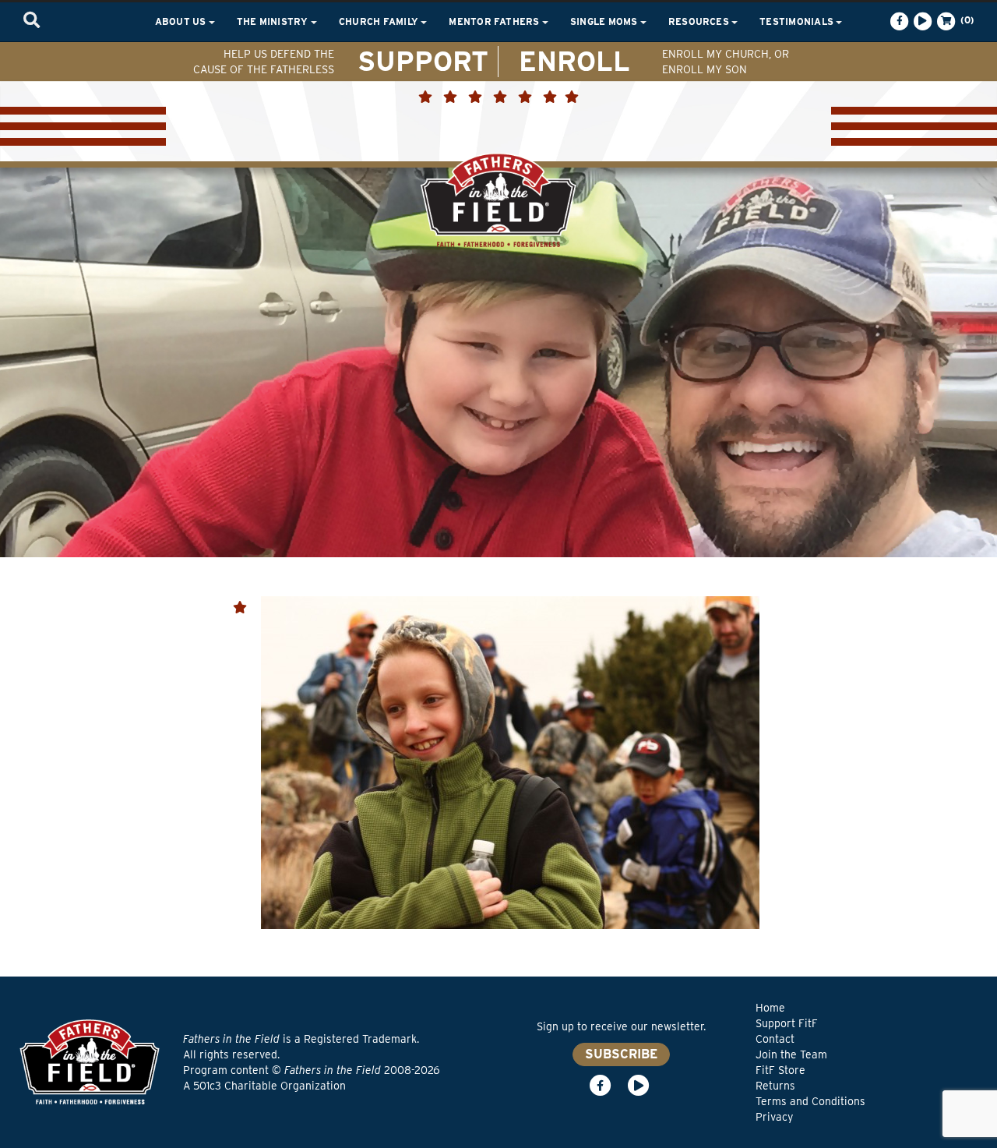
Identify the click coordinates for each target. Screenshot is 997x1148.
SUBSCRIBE (621, 1054)
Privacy (774, 1117)
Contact (775, 1039)
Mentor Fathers (495, 21)
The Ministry (274, 21)
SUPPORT (423, 60)
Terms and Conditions (810, 1101)
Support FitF (787, 1023)
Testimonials (797, 21)
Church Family (380, 21)
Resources (699, 21)
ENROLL (574, 60)
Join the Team (791, 1054)
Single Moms (605, 21)
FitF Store (780, 1070)
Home (770, 1007)
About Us (182, 21)
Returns (775, 1085)
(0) (966, 20)
